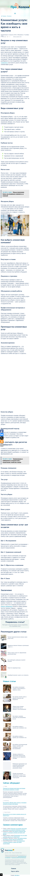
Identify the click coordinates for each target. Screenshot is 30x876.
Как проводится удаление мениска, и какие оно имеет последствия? (14, 842)
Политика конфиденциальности (19, 857)
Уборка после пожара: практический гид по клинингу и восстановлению (19, 708)
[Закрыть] (1, 874)
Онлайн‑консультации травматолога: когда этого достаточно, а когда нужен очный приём (19, 775)
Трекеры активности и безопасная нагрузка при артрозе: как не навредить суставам (19, 756)
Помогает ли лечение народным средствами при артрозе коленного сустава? (14, 789)
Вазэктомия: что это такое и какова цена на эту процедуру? (14, 814)
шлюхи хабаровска (6, 606)
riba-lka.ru (17, 875)
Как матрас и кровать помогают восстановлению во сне (19, 717)
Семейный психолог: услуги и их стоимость (18, 675)
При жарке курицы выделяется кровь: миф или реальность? (15, 838)
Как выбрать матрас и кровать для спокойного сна (19, 727)
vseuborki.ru (4, 63)
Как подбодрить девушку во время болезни (16, 660)
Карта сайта (15, 871)
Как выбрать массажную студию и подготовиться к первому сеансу (19, 688)
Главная (13, 868)
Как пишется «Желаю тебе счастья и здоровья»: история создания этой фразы (15, 803)
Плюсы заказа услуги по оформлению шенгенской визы (17, 653)
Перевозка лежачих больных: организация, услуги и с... (18, 646)
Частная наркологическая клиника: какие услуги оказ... (17, 637)
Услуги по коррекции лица (14, 668)
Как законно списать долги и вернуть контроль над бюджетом (19, 698)
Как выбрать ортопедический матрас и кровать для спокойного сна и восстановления (20, 746)
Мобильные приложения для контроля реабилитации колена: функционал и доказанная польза (20, 766)
